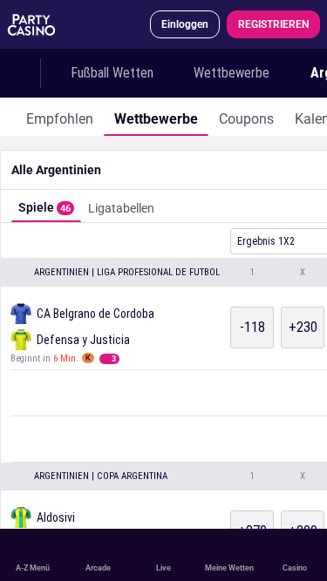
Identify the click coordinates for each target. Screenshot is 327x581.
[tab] (60, 117)
